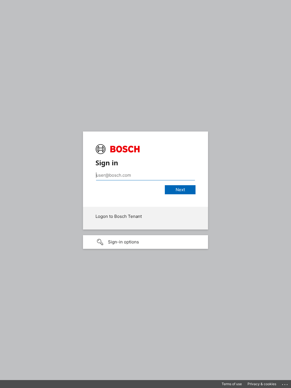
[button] (145, 242)
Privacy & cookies (262, 384)
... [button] (285, 383)
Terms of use (232, 384)
